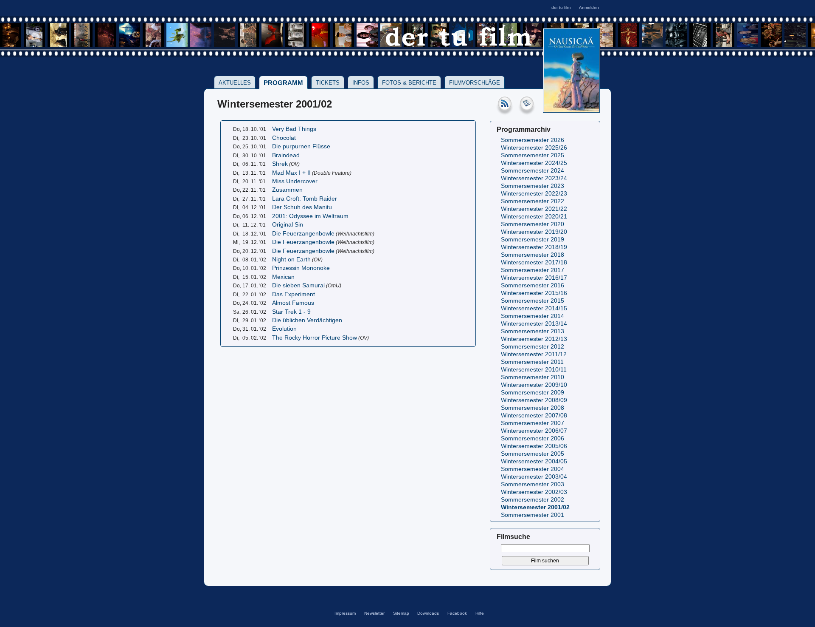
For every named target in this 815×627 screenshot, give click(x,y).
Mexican (283, 277)
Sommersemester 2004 (532, 469)
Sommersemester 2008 (532, 408)
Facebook (457, 613)
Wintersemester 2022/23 (534, 193)
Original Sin (287, 224)
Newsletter (374, 613)
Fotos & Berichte (409, 82)
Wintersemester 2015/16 (534, 293)
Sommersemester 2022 (532, 201)
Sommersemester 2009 (532, 392)
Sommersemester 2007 (532, 423)
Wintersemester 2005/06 (534, 446)
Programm (283, 82)
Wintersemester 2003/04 (534, 477)
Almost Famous (293, 303)
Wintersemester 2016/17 (534, 278)
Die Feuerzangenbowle (303, 233)
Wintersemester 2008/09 (534, 400)
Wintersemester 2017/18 (534, 262)
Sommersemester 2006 (532, 438)
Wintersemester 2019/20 (534, 232)
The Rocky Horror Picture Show (314, 338)
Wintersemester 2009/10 (534, 385)
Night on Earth (291, 259)
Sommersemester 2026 (532, 140)
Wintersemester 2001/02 (535, 507)
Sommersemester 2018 (532, 255)
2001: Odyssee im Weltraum (310, 216)
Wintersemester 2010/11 (534, 369)
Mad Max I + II (291, 173)
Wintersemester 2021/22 (534, 209)
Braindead (286, 155)
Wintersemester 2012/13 (534, 339)
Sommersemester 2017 (532, 270)
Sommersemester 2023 (532, 186)
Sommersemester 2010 (532, 377)
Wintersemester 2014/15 (534, 308)
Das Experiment (293, 294)
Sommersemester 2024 (532, 170)
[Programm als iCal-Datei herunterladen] (527, 111)
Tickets (328, 82)
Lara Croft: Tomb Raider (304, 199)
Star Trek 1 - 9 (291, 312)
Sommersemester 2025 (532, 155)
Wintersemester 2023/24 (534, 178)
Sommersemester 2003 (532, 484)
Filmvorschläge (474, 82)
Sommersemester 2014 (532, 316)
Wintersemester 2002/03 (534, 492)
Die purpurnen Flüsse (301, 146)
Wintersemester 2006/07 (534, 431)
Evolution (284, 329)
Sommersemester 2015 (532, 301)
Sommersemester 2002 (532, 499)
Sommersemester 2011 (532, 362)
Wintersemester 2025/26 (534, 148)
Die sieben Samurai (298, 285)
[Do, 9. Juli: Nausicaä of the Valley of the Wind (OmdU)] (571, 109)
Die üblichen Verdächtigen (307, 320)
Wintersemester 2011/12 (534, 354)
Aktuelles (235, 82)
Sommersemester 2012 (532, 346)
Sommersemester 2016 (532, 285)
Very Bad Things (294, 129)
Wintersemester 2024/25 (534, 163)
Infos (360, 82)
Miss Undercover (295, 181)
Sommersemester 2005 (532, 454)
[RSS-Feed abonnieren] (505, 111)
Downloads (428, 613)
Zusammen (287, 190)
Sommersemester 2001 (532, 515)
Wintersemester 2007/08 (534, 415)
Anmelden (589, 7)
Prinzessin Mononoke (301, 268)
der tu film (560, 7)
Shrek (280, 164)
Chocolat (284, 138)
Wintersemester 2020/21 (534, 216)
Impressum (345, 613)
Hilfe (479, 613)
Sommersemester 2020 (532, 224)
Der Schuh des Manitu (302, 207)
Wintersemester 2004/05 (534, 461)
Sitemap (401, 613)
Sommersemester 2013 (532, 331)
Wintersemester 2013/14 (534, 324)
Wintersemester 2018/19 (534, 247)
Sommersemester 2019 (532, 239)
